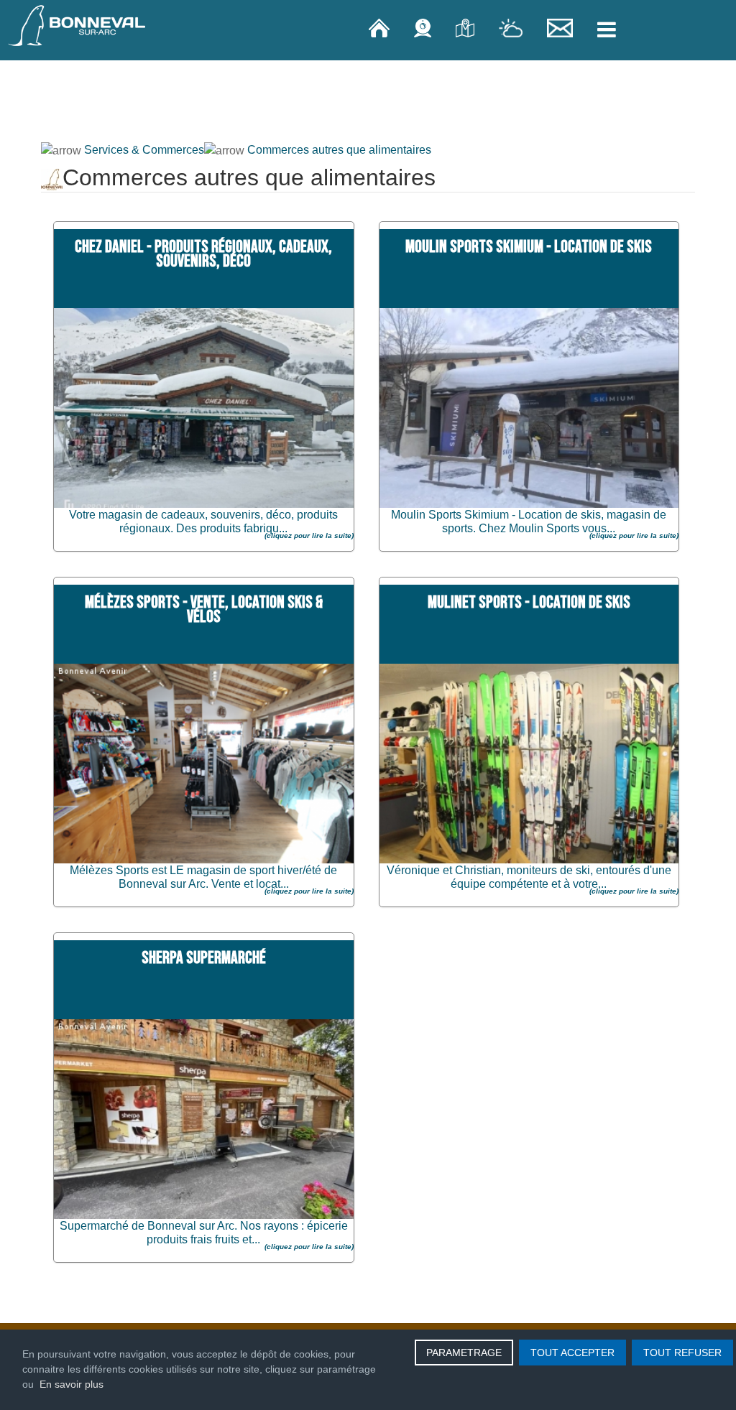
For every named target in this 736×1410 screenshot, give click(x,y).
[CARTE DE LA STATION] (466, 27)
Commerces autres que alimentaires (339, 150)
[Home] (380, 27)
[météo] (512, 27)
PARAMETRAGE (464, 1352)
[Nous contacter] (561, 27)
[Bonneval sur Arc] (77, 25)
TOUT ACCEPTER (572, 1352)
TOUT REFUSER (682, 1352)
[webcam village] (424, 27)
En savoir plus (72, 1384)
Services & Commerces (144, 150)
